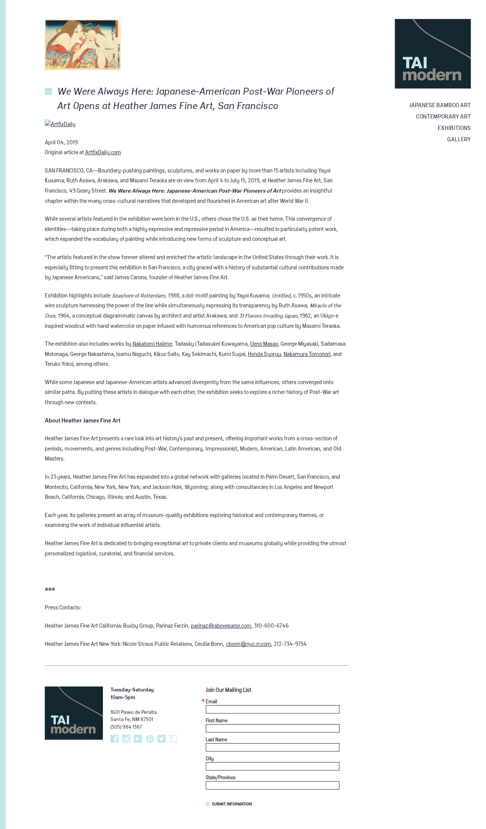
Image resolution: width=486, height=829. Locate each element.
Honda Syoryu (264, 354)
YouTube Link (138, 739)
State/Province (220, 778)
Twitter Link (162, 739)
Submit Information (232, 804)
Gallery (459, 139)
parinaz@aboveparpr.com (221, 626)
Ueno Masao (264, 344)
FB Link (114, 739)
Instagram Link (126, 739)
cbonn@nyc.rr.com (248, 644)
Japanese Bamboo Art (440, 105)
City (210, 759)
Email (211, 702)
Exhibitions (454, 128)
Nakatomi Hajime (152, 344)
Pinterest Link (150, 739)
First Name (216, 721)
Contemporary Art (443, 117)
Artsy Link (173, 739)
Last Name (216, 740)
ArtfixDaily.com (103, 152)
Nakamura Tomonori (307, 354)
